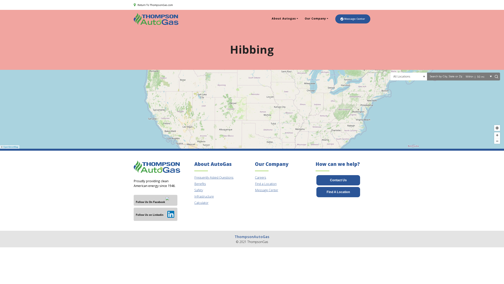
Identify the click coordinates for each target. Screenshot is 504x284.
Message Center (354, 19)
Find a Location (266, 184)
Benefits (200, 184)
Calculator (201, 203)
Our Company (315, 18)
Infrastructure (204, 196)
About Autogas (284, 18)
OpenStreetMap (10, 147)
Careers (260, 177)
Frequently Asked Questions (213, 177)
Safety (198, 190)
